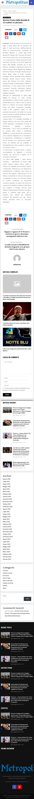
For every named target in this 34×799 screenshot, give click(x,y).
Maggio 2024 (7, 546)
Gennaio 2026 (7, 496)
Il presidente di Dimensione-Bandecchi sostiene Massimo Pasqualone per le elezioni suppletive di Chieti (22, 423)
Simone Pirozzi (24, 797)
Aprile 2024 (6, 549)
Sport (4, 588)
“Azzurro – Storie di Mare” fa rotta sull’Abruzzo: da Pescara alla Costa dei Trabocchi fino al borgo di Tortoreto (21, 436)
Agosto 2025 (6, 509)
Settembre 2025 (8, 506)
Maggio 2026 (7, 486)
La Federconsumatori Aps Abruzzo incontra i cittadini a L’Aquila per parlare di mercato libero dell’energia (17, 297)
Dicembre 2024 (7, 529)
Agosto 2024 (6, 539)
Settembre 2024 (8, 536)
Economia (6, 575)
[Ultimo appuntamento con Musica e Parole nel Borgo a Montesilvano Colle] (7, 464)
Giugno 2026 (6, 484)
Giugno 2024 (6, 544)
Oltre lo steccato (8, 580)
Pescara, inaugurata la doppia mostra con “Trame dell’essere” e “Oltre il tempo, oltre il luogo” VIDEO (22, 410)
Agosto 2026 (6, 479)
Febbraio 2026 (7, 494)
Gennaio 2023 (7, 559)
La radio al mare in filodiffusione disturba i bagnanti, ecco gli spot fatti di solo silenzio (17, 247)
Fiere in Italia (6, 578)
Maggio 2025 (7, 516)
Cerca (4, 596)
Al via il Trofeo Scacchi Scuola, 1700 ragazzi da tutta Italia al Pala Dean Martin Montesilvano (17, 613)
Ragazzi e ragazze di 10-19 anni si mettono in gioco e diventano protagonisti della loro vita (17, 234)
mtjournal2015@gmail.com (20, 781)
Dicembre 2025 (7, 499)
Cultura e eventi (6, 17)
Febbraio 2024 (7, 554)
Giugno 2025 (6, 514)
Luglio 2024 (6, 541)
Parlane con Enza (8, 583)
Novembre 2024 (7, 531)
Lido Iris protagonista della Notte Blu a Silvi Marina (17, 350)
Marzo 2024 (6, 551)
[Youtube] (19, 787)
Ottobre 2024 (7, 534)
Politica (5, 585)
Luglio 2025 (6, 511)
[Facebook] (14, 787)
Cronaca (5, 570)
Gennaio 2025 (7, 526)
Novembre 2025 (7, 501)
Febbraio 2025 (7, 524)
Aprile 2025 (6, 519)
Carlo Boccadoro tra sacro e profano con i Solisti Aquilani (16, 324)
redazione (7, 25)
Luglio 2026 (6, 481)
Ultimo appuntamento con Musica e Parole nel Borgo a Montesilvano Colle (21, 464)
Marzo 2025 (6, 521)
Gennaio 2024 (7, 556)
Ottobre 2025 (7, 504)
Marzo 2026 (6, 491)
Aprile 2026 (6, 489)
